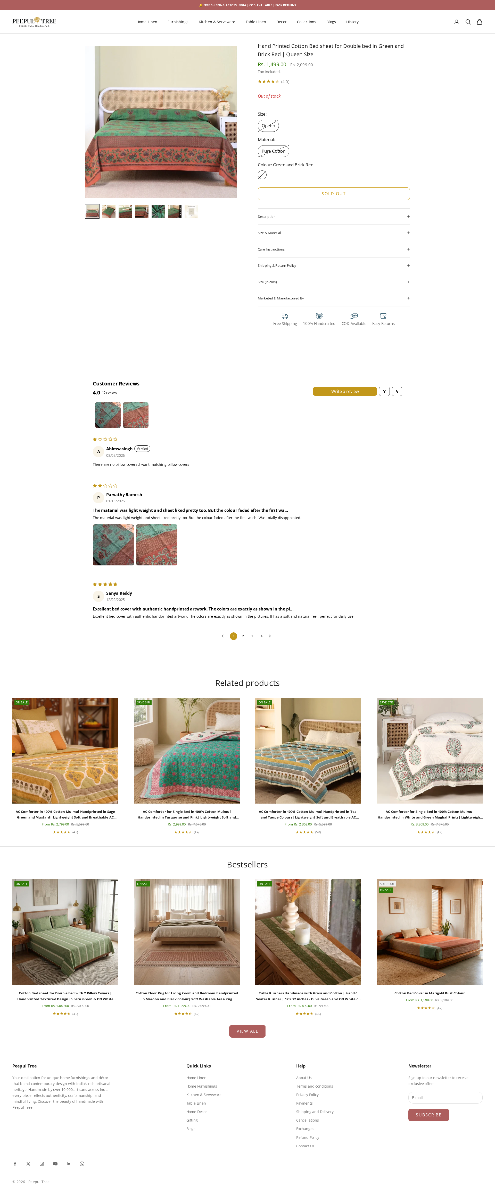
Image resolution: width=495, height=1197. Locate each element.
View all (247, 1031)
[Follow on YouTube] (55, 1163)
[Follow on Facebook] (15, 1163)
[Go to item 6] (175, 211)
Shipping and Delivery (314, 1111)
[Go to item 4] (142, 211)
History (352, 22)
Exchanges (305, 1128)
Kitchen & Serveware (217, 22)
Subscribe (429, 1115)
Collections (306, 22)
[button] (113, 544)
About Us (304, 1077)
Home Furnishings (201, 1086)
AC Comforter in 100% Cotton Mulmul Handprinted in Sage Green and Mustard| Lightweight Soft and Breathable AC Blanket (65, 814)
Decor (281, 22)
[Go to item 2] (109, 211)
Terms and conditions (314, 1086)
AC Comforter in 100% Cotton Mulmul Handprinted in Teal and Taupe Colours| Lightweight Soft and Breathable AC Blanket (308, 814)
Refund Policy (307, 1137)
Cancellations (307, 1120)
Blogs (331, 22)
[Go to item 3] (125, 211)
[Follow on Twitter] (28, 1163)
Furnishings (178, 22)
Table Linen (256, 22)
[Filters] (384, 391)
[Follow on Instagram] (41, 1163)
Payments (304, 1103)
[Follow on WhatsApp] (82, 1163)
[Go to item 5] (158, 211)
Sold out (334, 193)
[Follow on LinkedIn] (68, 1163)
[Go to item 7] (191, 211)
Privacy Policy (307, 1094)
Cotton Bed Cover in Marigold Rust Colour (429, 993)
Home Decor (196, 1111)
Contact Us (305, 1145)
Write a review (345, 391)
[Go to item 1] (92, 211)
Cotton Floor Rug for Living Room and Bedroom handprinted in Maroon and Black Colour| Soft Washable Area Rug (187, 996)
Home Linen (146, 22)
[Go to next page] (271, 636)
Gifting (192, 1120)
